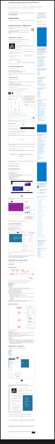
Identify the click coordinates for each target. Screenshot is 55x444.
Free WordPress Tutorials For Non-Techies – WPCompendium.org (23, 2)
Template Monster (39, 96)
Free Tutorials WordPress (39, 204)
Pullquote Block (13, 18)
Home (9, 11)
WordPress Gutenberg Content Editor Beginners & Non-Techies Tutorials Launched (41, 121)
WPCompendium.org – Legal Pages (41, 250)
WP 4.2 (40, 236)
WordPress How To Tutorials (40, 226)
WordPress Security (38, 7)
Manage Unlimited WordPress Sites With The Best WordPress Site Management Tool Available (42, 105)
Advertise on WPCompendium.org (41, 242)
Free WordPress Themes (40, 245)
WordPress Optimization (32, 7)
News (38, 155)
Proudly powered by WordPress (29, 437)
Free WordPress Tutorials (39, 205)
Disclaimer (39, 252)
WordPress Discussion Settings (40, 224)
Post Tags (38, 214)
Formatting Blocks (13, 11)
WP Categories (42, 236)
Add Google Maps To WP (40, 79)
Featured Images (39, 203)
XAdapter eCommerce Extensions (41, 85)
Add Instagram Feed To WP (40, 80)
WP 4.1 (38, 236)
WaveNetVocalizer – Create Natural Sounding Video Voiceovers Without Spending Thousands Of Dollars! (41, 115)
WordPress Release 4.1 (39, 233)
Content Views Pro (39, 81)
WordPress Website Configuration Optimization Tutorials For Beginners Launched (43, 193)
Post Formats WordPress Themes (40, 213)
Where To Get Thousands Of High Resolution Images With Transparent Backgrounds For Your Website (41, 111)
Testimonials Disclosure (40, 256)
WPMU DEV (39, 74)
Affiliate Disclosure (39, 251)
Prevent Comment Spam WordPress (41, 215)
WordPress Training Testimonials (41, 157)
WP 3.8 (45, 235)
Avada (38, 90)
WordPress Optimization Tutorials (41, 64)
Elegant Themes (39, 91)
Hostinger (39, 72)
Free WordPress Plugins (40, 244)
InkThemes (39, 92)
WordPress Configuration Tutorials (41, 61)
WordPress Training (40, 66)
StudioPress (39, 95)
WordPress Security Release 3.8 (40, 234)
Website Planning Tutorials (40, 59)
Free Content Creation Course (40, 143)
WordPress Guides (39, 153)
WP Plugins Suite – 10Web (40, 83)
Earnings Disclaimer (40, 253)
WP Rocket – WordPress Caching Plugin (42, 84)
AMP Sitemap (39, 159)
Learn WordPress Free (44, 206)
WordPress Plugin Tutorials (40, 62)
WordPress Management (25, 7)
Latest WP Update (39, 206)
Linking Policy (39, 254)
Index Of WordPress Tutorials (41, 145)
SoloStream (39, 94)
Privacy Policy (23, 437)
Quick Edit (38, 216)
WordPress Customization (17, 7)
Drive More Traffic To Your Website (41, 243)
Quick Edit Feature (42, 216)
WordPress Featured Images (40, 225)
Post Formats (38, 212)
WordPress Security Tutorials (40, 65)
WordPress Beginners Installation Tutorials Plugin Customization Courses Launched (43, 190)
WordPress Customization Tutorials (41, 63)
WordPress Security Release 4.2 (40, 235)
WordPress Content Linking (40, 223)
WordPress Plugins (10, 7)
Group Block (39, 107)
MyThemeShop (39, 93)
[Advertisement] (42, 37)
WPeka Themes (39, 97)
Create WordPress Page (39, 202)
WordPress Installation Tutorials (41, 60)
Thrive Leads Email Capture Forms (41, 82)
